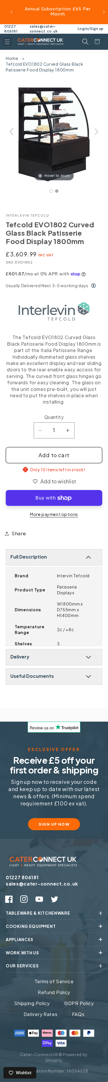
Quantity (54, 417)
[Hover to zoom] (54, 133)
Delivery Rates (41, 1014)
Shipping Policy (32, 1003)
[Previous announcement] (11, 12)
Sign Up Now (54, 824)
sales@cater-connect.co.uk (44, 28)
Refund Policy (54, 992)
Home (12, 58)
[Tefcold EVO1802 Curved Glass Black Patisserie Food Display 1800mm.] (51, 191)
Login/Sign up (91, 29)
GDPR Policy (79, 1003)
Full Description (28, 557)
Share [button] (19, 533)
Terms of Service (54, 981)
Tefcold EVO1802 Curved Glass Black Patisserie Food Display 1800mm (44, 66)
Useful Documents (32, 676)
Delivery (19, 657)
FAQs (78, 1014)
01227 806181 (10, 28)
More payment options (54, 514)
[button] (7, 41)
